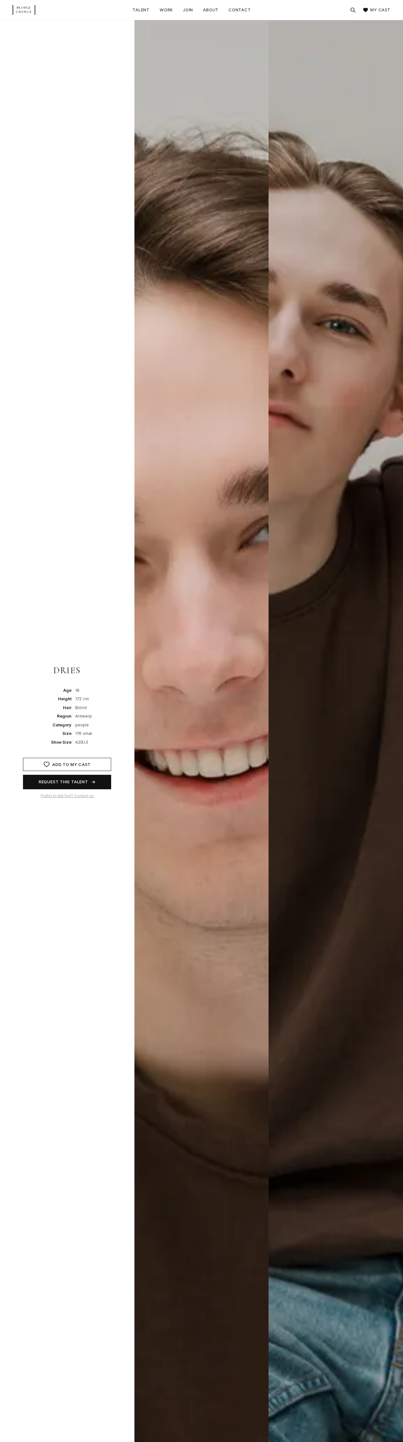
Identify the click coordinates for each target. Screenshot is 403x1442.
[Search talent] (353, 10)
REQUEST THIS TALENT (63, 781)
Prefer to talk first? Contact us (67, 795)
